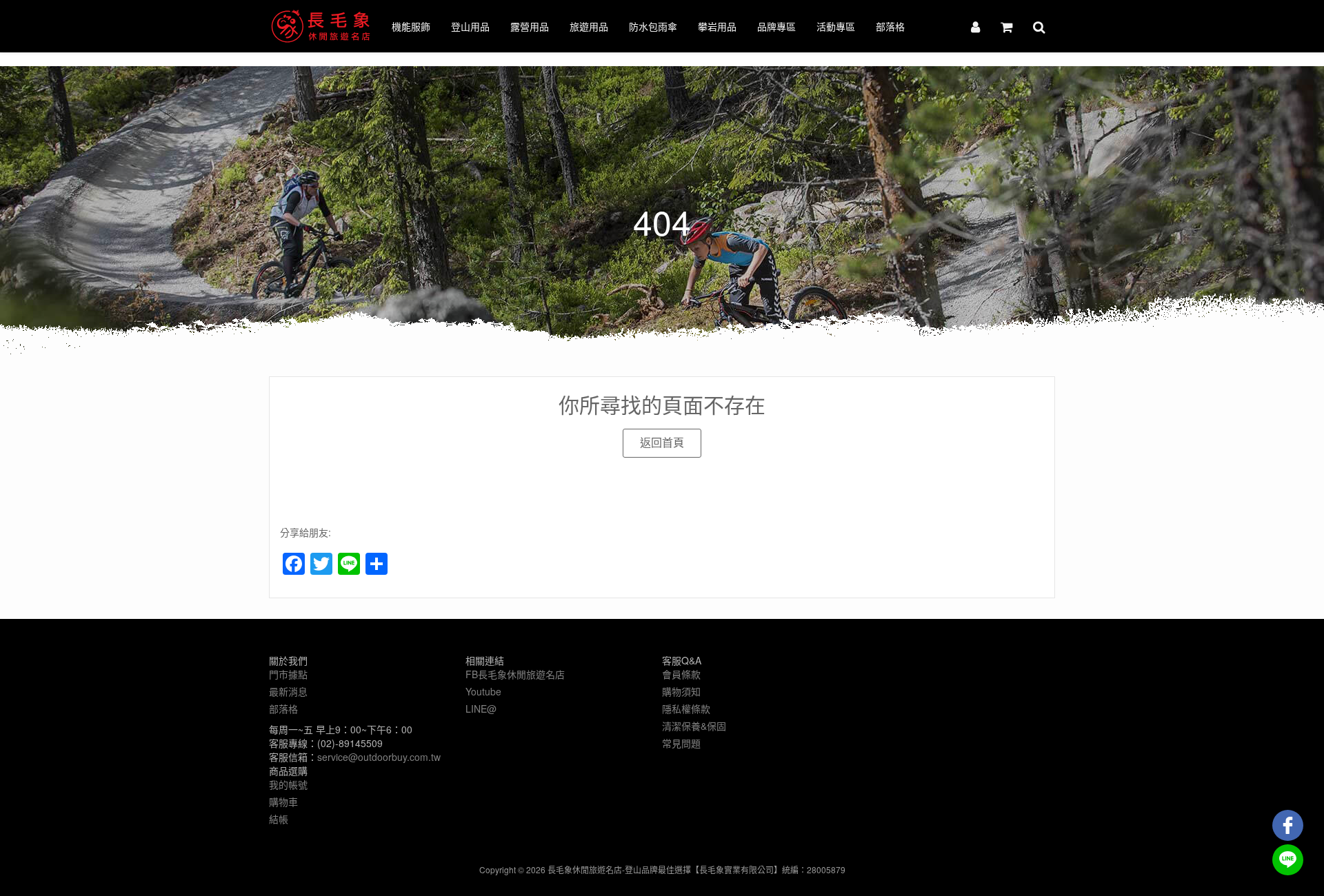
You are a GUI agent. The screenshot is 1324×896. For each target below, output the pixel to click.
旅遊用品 (589, 26)
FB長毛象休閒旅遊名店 (515, 674)
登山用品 (470, 26)
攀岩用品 (717, 26)
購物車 (283, 801)
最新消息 (288, 691)
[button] (662, 443)
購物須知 (681, 691)
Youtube (483, 691)
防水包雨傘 (653, 26)
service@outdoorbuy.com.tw (379, 757)
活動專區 (835, 26)
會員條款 (681, 674)
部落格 (890, 26)
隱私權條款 (686, 708)
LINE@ (480, 708)
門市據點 (288, 674)
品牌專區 (776, 26)
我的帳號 (288, 784)
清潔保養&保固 (694, 726)
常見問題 (681, 743)
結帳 (278, 819)
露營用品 (529, 26)
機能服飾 (411, 26)
